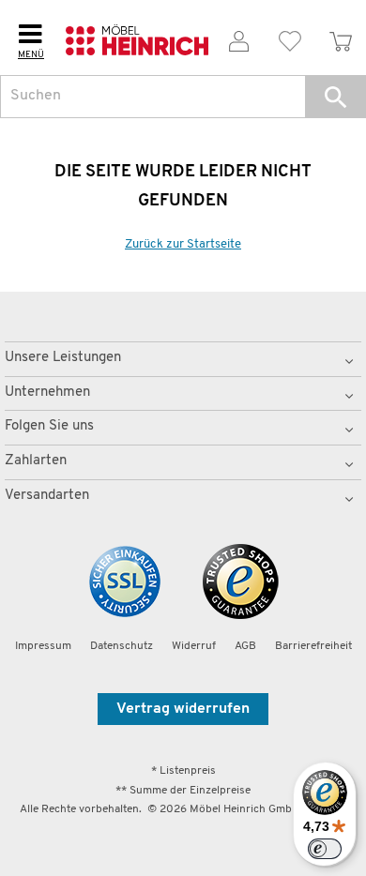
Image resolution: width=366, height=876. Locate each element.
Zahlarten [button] (36, 461)
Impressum (43, 646)
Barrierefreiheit (313, 646)
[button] (335, 96)
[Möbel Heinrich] (137, 38)
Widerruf (194, 646)
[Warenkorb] (340, 38)
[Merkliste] (290, 38)
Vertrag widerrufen (183, 709)
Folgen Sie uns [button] (49, 426)
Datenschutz (121, 646)
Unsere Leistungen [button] (63, 358)
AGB (245, 646)
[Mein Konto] (239, 38)
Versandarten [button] (47, 496)
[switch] (325, 848)
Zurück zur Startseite (183, 244)
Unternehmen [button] (47, 392)
